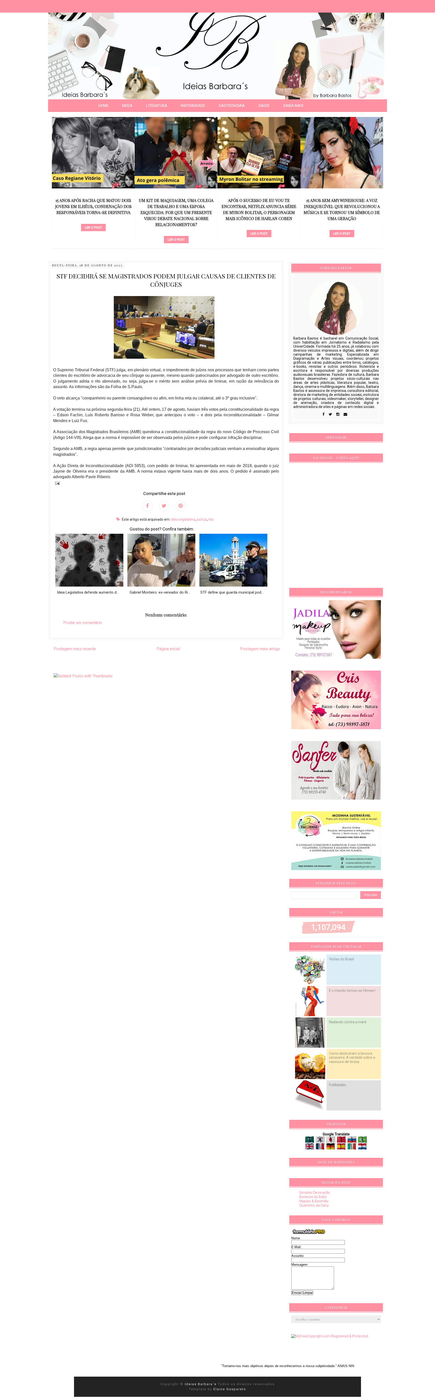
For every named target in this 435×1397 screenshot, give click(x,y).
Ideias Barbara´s (201, 1384)
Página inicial (168, 648)
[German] (331, 1148)
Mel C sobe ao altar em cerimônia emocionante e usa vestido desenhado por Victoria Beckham (342, 206)
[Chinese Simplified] (342, 1141)
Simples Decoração (314, 1192)
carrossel (93, 231)
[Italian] (352, 1148)
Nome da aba (36, 5)
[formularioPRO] (309, 1234)
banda (341, 219)
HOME (103, 105)
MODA (127, 105)
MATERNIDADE (193, 105)
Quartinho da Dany (314, 1205)
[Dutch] (362, 1148)
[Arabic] (310, 1141)
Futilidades (337, 1085)
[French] (320, 1148)
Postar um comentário (82, 622)
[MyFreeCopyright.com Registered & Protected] (329, 1336)
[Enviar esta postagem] (56, 483)
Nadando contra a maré (348, 1022)
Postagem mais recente (75, 648)
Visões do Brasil (341, 959)
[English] (310, 1148)
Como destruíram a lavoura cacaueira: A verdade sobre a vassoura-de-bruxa (352, 1057)
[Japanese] (331, 1141)
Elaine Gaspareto (229, 1389)
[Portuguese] (362, 1141)
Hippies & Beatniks (314, 1201)
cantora (259, 225)
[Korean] (320, 1141)
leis (211, 519)
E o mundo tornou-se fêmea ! (352, 991)
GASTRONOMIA (232, 105)
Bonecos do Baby (313, 1197)
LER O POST (93, 239)
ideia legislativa (183, 519)
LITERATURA (156, 105)
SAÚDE (264, 105)
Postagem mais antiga (260, 648)
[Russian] (352, 1141)
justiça (202, 519)
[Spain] (342, 1148)
